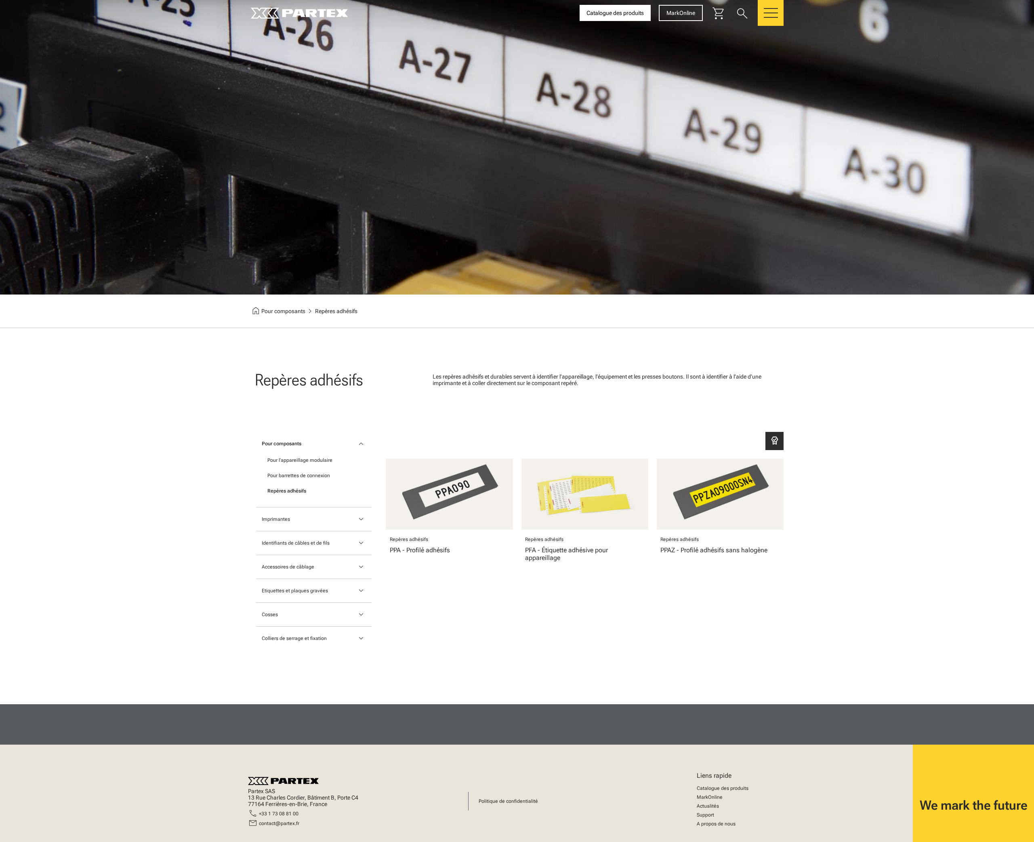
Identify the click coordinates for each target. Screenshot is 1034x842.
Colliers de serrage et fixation (294, 638)
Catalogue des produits (722, 788)
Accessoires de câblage (288, 567)
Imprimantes (276, 519)
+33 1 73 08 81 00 (278, 814)
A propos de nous (716, 824)
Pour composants (281, 443)
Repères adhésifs (286, 491)
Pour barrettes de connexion (298, 475)
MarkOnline (710, 797)
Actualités (708, 806)
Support (705, 815)
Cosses (270, 614)
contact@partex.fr (279, 823)
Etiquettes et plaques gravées (295, 591)
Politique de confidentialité (508, 801)
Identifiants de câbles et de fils (296, 543)
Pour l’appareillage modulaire (299, 460)
